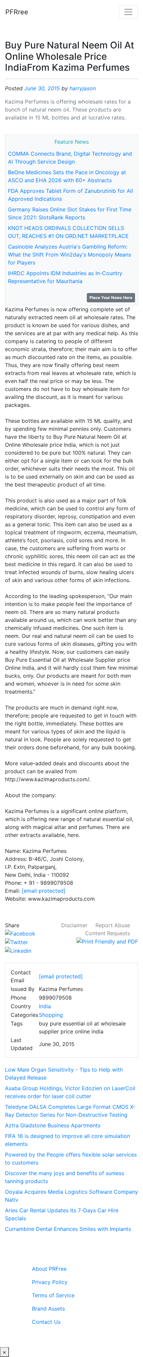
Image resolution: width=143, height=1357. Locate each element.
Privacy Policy (50, 1282)
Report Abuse (112, 925)
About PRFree (49, 1268)
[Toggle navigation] (128, 12)
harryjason (83, 88)
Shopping (51, 1015)
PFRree (16, 12)
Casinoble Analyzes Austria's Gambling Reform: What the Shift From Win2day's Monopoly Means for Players (69, 254)
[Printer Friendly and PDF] (107, 941)
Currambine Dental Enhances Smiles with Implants (68, 1229)
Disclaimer (74, 925)
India (45, 1006)
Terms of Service (53, 1295)
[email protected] (44, 890)
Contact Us (46, 1322)
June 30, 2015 (42, 88)
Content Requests (107, 933)
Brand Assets (48, 1308)
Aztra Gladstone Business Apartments (52, 1125)
